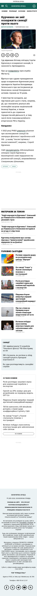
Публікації (13, 11)
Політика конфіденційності (18, 505)
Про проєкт (25, 502)
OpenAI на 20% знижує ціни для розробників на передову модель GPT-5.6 (18, 393)
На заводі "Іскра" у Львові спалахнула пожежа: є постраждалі (24, 270)
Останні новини (10, 378)
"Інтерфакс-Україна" (26, 522)
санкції (14, 166)
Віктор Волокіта (7, 27)
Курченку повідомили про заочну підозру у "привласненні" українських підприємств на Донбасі (17, 240)
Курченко (5, 166)
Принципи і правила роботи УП (18, 510)
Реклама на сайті (13, 502)
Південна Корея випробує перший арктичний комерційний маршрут (26, 297)
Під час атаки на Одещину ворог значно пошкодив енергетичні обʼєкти (25, 311)
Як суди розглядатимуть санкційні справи (18, 365)
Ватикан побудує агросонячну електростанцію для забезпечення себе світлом (25, 326)
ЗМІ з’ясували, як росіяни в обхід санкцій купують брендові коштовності (17, 357)
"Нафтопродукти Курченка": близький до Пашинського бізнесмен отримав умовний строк (18, 217)
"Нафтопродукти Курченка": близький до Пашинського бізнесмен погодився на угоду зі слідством (18, 228)
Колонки (21, 11)
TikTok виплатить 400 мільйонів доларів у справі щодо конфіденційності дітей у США (17, 409)
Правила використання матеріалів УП (18, 507)
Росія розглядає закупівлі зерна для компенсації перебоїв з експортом (25, 284)
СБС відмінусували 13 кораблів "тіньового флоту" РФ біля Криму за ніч (18, 348)
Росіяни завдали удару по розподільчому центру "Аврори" (26, 257)
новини (4, 11)
